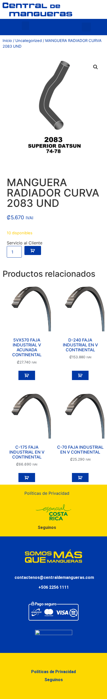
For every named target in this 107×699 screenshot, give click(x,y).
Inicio (7, 40)
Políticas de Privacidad (46, 493)
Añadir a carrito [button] (26, 375)
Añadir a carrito (32, 250)
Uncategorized (28, 40)
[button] (25, 25)
